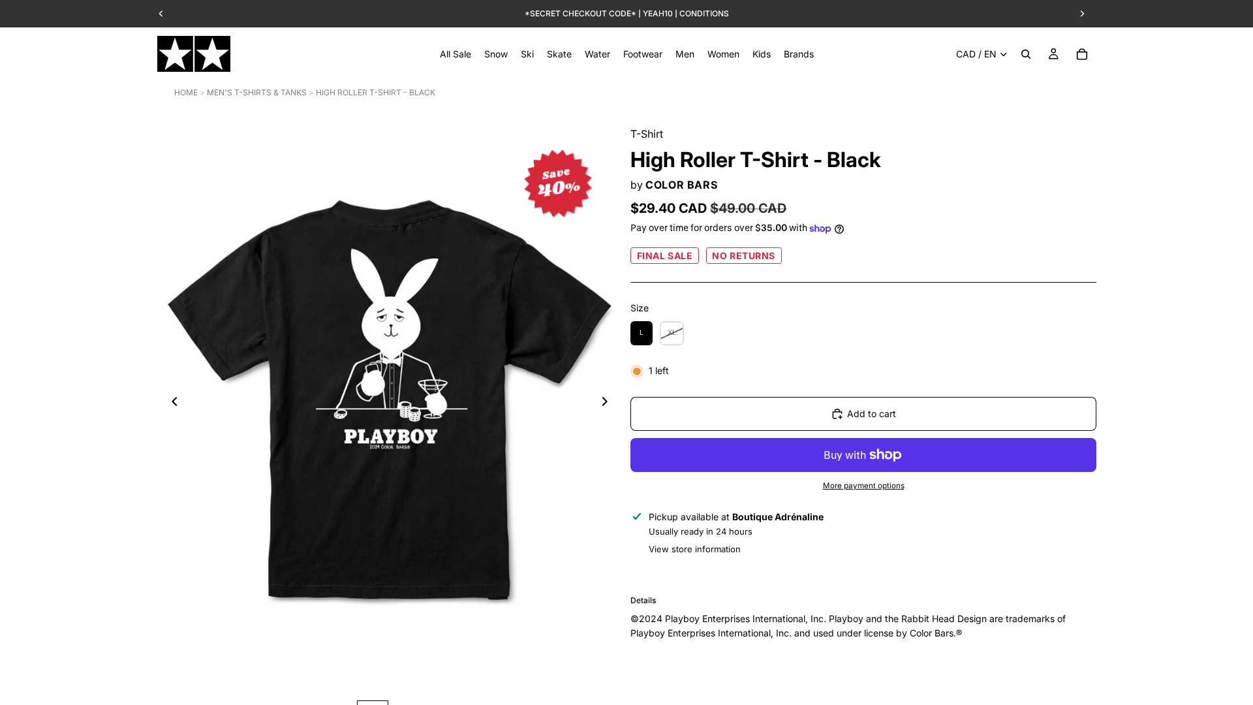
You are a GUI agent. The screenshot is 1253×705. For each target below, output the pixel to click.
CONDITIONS (704, 13)
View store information (695, 549)
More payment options (864, 485)
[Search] (1026, 54)
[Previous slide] (171, 403)
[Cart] (1082, 54)
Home (186, 92)
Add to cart (871, 413)
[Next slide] (608, 403)
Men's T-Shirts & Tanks (257, 92)
